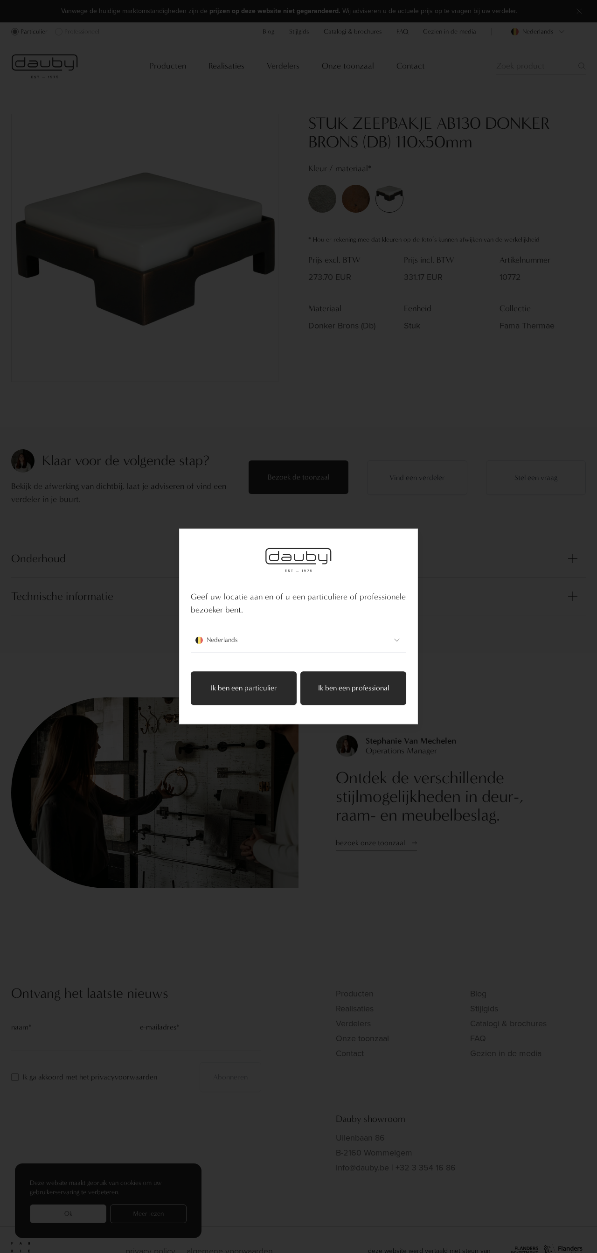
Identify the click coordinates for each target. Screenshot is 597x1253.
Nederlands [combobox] (222, 640)
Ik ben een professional (353, 688)
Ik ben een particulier (244, 688)
